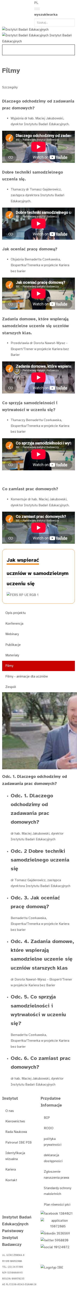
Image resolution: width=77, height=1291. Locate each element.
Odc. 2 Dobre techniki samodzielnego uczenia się (40, 860)
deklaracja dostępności (53, 1158)
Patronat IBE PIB (18, 1142)
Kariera (10, 1169)
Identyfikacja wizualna (15, 1156)
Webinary (12, 634)
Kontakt (11, 1180)
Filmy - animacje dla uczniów (26, 676)
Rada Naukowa (16, 1132)
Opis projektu (15, 613)
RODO (48, 1128)
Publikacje (13, 645)
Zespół (10, 687)
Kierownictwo (15, 1121)
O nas (9, 1111)
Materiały (12, 655)
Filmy (9, 666)
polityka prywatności (52, 1142)
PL (36, 3)
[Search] (37, 8)
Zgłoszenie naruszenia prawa (56, 1174)
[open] (4, 4)
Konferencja (14, 623)
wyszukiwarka (46, 14)
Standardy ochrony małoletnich (57, 1191)
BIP (47, 1118)
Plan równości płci (57, 1204)
